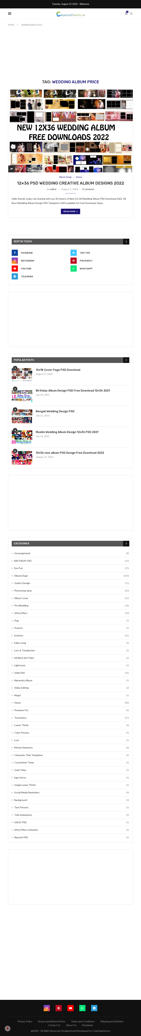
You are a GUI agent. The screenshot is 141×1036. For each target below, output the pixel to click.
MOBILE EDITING (71, 657)
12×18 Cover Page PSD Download (58, 369)
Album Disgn (65, 177)
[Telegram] (94, 1008)
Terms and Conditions (83, 1021)
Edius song (71, 642)
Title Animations (71, 814)
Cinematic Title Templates (71, 755)
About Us (71, 1025)
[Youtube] (70, 1008)
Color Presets (71, 732)
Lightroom (71, 665)
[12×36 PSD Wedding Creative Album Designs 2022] (70, 130)
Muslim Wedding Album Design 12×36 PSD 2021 (67, 432)
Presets (71, 627)
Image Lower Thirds (71, 784)
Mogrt (71, 695)
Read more (69, 211)
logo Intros (71, 777)
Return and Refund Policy (51, 1021)
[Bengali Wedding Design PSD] (22, 416)
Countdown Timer (71, 762)
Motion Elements (71, 747)
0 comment (88, 189)
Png (71, 620)
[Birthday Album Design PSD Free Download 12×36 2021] (22, 396)
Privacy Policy (25, 1021)
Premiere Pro (71, 710)
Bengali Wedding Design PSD (55, 411)
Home (11, 24)
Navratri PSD (71, 837)
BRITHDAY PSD (71, 560)
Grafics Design (71, 583)
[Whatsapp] (82, 1008)
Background (71, 800)
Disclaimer (87, 1025)
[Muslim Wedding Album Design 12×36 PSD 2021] (22, 437)
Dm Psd (71, 568)
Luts (71, 740)
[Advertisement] (70, 52)
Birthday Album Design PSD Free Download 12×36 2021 (73, 390)
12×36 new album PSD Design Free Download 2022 (70, 452)
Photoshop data (71, 590)
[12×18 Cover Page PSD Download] (22, 375)
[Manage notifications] (7, 1028)
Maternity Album (71, 680)
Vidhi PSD (71, 672)
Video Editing (71, 687)
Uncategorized (71, 553)
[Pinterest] (59, 1008)
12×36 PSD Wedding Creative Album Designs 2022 (70, 183)
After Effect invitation (71, 829)
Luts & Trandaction (71, 650)
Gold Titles (71, 770)
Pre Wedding (71, 605)
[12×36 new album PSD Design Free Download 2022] (22, 458)
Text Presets (71, 807)
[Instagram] (47, 1008)
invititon (71, 635)
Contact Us (54, 1025)
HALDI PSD (71, 822)
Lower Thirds (71, 725)
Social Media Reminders (71, 792)
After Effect (71, 613)
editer (53, 189)
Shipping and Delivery (111, 1021)
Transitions (71, 717)
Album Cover (71, 598)
